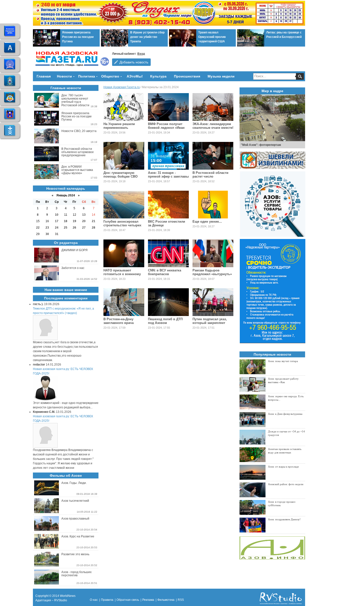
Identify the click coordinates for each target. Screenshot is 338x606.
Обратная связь (128, 600)
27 (84, 227)
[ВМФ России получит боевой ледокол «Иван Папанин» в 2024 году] (168, 107)
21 (93, 221)
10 (56, 214)
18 (65, 221)
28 (93, 227)
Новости (64, 76)
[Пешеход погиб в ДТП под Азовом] (168, 302)
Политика (86, 76)
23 (47, 227)
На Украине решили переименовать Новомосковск (119, 127)
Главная (44, 76)
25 (65, 227)
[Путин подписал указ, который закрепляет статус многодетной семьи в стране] (213, 302)
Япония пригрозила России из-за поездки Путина (78, 37)
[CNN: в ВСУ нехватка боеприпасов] (168, 253)
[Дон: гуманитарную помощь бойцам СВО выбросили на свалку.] (123, 156)
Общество (110, 76)
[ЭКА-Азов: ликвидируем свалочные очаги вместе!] (213, 107)
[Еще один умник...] (213, 204)
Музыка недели (221, 76)
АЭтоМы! (135, 76)
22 (38, 227)
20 (84, 221)
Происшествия (187, 76)
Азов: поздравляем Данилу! (284, 519)
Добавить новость (134, 62)
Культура (158, 76)
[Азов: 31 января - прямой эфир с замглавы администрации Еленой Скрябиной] (168, 156)
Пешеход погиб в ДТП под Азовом (165, 321)
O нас (94, 600)
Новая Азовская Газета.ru (121, 87)
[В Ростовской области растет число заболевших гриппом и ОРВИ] (213, 156)
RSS (181, 600)
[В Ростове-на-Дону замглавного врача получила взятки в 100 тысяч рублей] (123, 302)
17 (56, 221)
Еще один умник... (207, 221)
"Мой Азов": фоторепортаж (261, 145)
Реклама (148, 600)
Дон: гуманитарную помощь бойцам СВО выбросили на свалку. (121, 176)
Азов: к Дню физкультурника (285, 413)
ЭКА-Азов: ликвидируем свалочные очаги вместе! (213, 126)
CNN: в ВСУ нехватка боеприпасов (164, 272)
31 (56, 234)
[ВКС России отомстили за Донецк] (168, 204)
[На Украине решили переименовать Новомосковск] (123, 107)
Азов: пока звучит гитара (283, 361)
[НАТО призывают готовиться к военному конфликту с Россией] (123, 253)
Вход (141, 53)
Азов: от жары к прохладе (283, 466)
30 (47, 234)
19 (74, 221)
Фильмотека (165, 600)
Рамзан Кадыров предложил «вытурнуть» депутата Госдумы (212, 274)
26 (74, 227)
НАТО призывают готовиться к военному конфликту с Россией (122, 274)
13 (84, 214)
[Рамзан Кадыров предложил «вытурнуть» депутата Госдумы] (213, 253)
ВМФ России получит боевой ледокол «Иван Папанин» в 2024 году (166, 127)
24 (56, 227)
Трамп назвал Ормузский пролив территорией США (212, 37)
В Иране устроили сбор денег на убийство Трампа (147, 37)
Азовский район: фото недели (285, 484)
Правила (107, 600)
